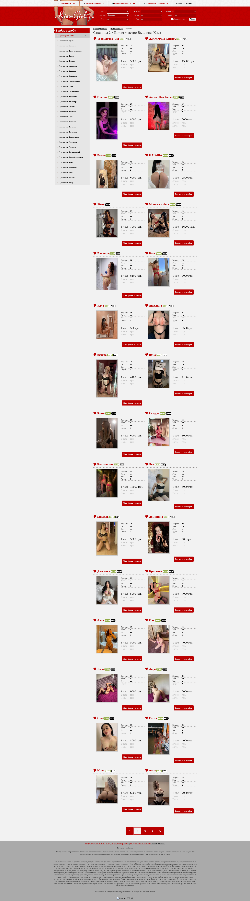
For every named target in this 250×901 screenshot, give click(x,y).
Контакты (161, 844)
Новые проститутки (66, 3)
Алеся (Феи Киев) (161, 97)
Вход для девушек (184, 3)
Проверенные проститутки (123, 3)
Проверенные (179, 19)
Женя (101, 204)
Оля (152, 620)
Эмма (101, 155)
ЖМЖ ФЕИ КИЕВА (162, 38)
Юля (100, 770)
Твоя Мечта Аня (108, 38)
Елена (153, 718)
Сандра (154, 413)
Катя (152, 253)
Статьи (154, 844)
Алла (100, 620)
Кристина (155, 571)
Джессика (103, 571)
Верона (102, 354)
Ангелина (155, 305)
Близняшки (105, 464)
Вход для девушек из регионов (117, 844)
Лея (151, 464)
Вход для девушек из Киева (95, 844)
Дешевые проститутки (94, 3)
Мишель (103, 516)
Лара (152, 669)
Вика (152, 354)
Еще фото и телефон (132, 87)
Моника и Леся (159, 204)
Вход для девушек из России (140, 844)
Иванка (102, 97)
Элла (100, 305)
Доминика (156, 516)
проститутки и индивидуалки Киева (117, 892)
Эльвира (103, 253)
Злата (101, 413)
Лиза (100, 669)
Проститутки (66, 41)
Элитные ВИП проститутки (156, 3)
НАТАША (155, 155)
